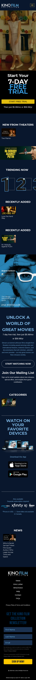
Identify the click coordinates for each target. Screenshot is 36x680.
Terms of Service (17, 656)
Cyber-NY (17, 677)
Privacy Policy (7, 656)
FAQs (18, 598)
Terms (5, 650)
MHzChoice (18, 588)
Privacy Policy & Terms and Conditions (18, 605)
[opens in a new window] (18, 153)
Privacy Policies (12, 650)
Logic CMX (27, 677)
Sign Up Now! (18, 661)
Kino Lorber (18, 584)
